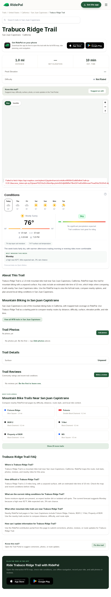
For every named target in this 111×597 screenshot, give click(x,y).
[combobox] (41, 20)
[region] (55, 141)
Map (7, 103)
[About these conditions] (105, 194)
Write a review (101, 375)
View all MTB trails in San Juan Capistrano (22, 320)
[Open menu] (106, 4)
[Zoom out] (105, 107)
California (25, 13)
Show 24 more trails (55, 446)
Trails (4, 13)
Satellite (16, 103)
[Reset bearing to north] (105, 111)
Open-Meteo (22, 265)
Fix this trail (99, 545)
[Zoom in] (105, 102)
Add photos (102, 333)
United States (14, 13)
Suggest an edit (97, 91)
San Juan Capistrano (39, 13)
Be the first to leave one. (30, 383)
